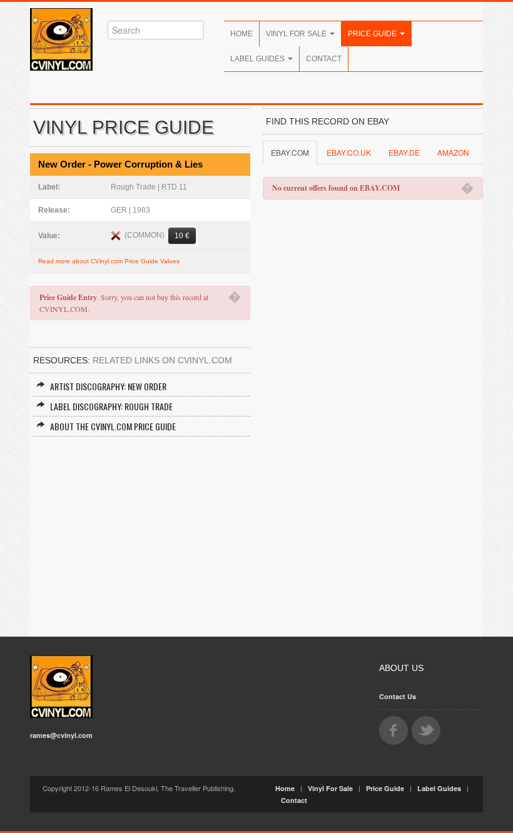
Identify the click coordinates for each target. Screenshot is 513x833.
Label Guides (258, 58)
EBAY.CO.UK (349, 152)
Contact (324, 58)
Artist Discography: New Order (108, 386)
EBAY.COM (290, 152)
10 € (182, 235)
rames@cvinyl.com (61, 735)
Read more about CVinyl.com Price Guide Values (109, 261)
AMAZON (453, 152)
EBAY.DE (404, 152)
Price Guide (373, 33)
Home (241, 33)
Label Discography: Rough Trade (111, 406)
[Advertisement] (140, 530)
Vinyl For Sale (297, 33)
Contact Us (397, 696)
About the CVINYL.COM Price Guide (113, 426)
